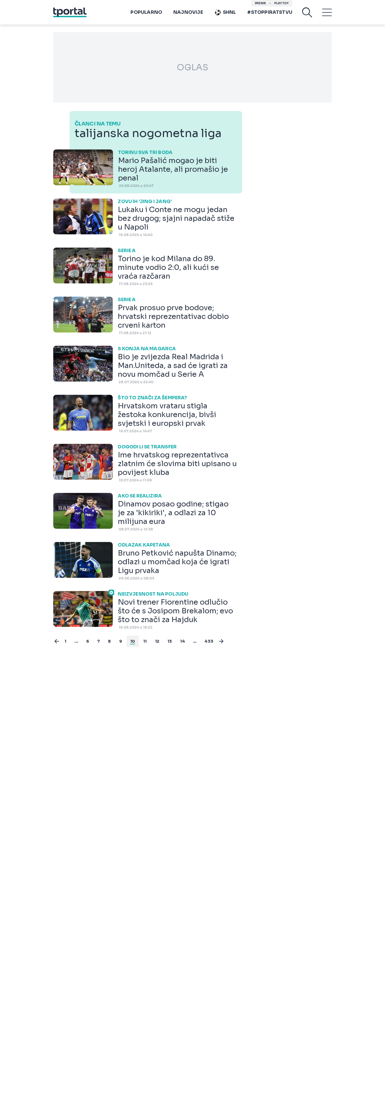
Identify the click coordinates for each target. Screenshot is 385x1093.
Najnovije (188, 12)
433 (209, 641)
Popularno (146, 12)
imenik (260, 3)
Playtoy (281, 3)
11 (145, 641)
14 (182, 641)
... (76, 641)
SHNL (229, 12)
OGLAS (192, 67)
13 (169, 641)
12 (157, 641)
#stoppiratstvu (269, 12)
